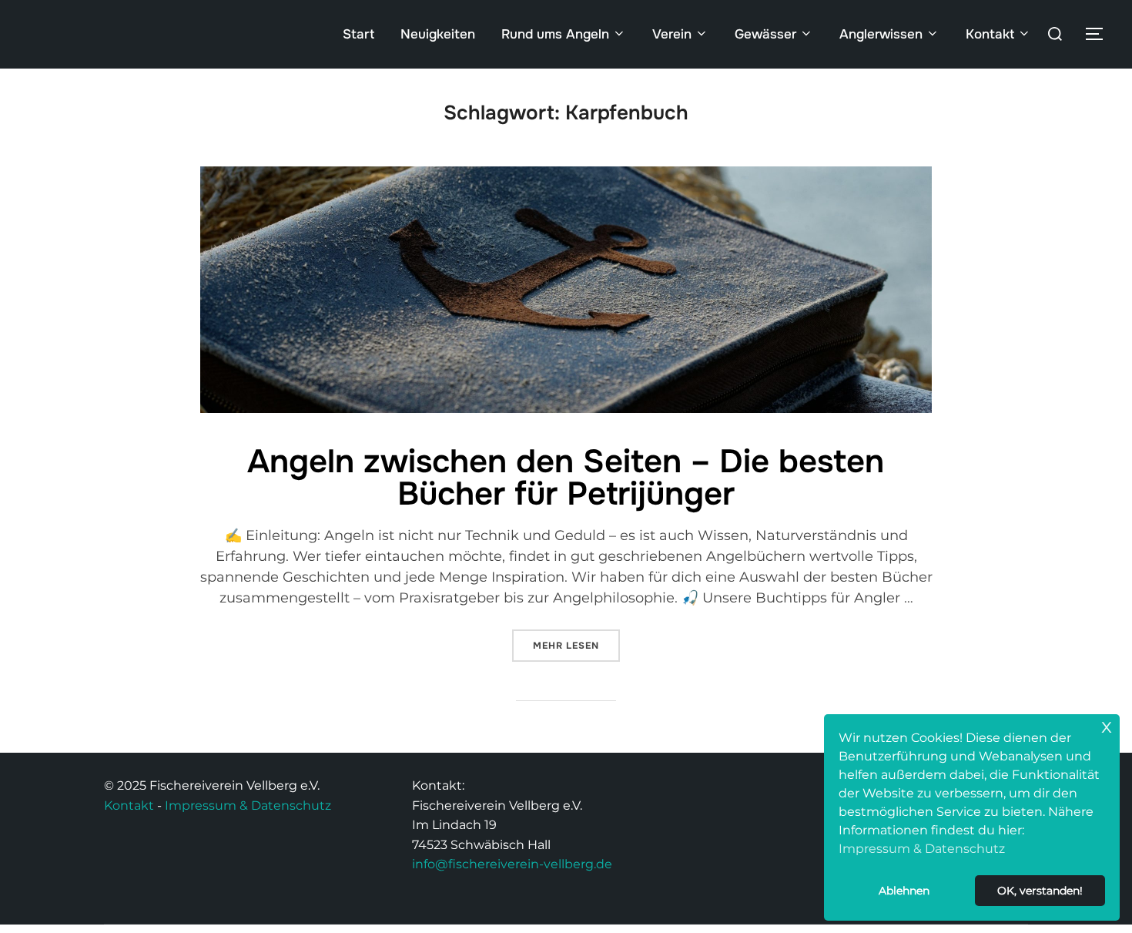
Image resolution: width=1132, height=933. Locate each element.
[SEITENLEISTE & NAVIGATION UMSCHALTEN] (1099, 34)
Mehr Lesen (576, 640)
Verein (672, 34)
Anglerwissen (881, 34)
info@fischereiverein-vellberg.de (512, 864)
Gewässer (765, 34)
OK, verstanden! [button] (1040, 891)
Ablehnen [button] (904, 891)
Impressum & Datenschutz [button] (922, 848)
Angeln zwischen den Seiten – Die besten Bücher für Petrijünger (565, 478)
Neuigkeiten (437, 34)
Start (358, 34)
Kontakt (990, 34)
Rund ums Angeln (555, 34)
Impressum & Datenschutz (248, 805)
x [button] (1106, 725)
